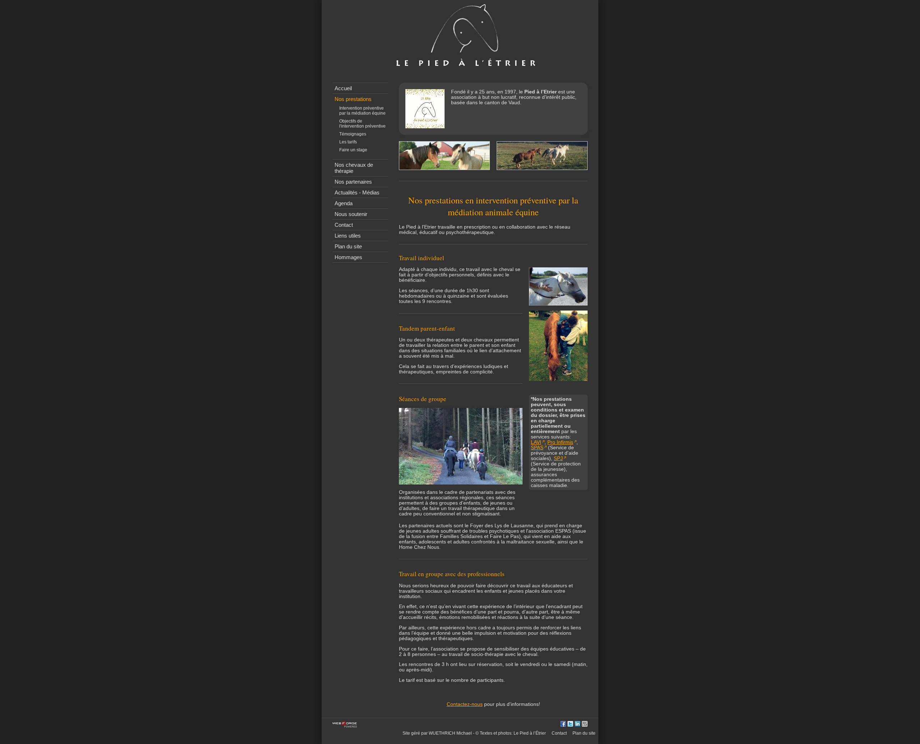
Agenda (344, 203)
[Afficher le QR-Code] (585, 724)
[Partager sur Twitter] (570, 724)
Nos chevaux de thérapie (354, 168)
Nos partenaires (353, 182)
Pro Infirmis (560, 442)
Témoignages (352, 134)
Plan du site (348, 246)
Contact (344, 225)
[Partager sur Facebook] (563, 724)
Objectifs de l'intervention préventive (362, 124)
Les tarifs (348, 141)
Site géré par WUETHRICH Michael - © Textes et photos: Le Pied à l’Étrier (474, 733)
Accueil (343, 88)
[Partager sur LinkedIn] (577, 724)
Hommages (348, 257)
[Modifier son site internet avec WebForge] (344, 724)
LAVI (536, 442)
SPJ (558, 458)
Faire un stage (353, 149)
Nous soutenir (351, 214)
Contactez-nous (465, 704)
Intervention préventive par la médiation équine (362, 111)
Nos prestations (353, 99)
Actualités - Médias (357, 192)
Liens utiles (348, 236)
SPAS (537, 447)
